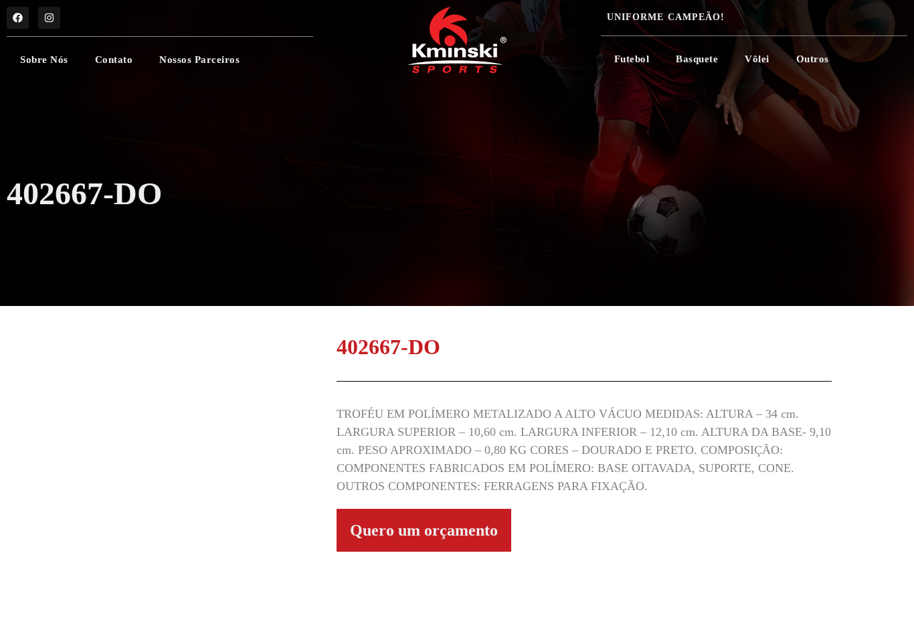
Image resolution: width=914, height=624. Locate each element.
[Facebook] (18, 18)
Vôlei (757, 59)
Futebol (632, 59)
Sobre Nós (44, 59)
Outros (812, 59)
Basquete (697, 59)
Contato (114, 59)
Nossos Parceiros (199, 59)
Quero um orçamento (424, 530)
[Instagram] (49, 18)
